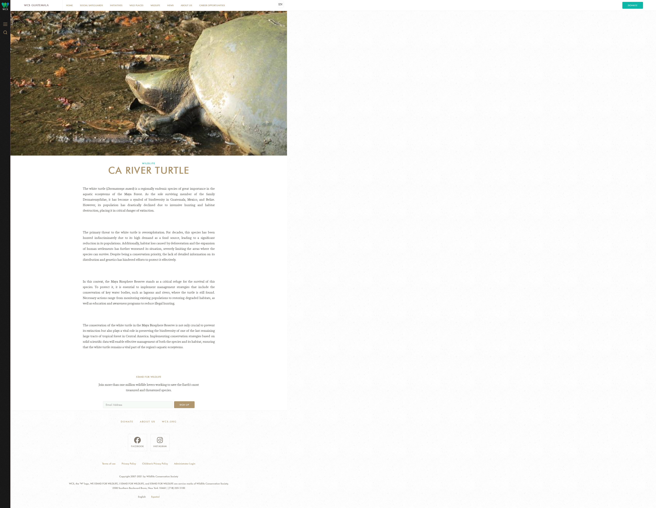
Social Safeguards (91, 5)
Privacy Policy (129, 463)
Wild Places (136, 5)
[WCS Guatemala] (5, 5)
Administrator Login (184, 463)
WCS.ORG (169, 421)
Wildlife (155, 5)
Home (69, 5)
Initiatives (116, 5)
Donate (633, 5)
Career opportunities (212, 5)
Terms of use (108, 463)
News (170, 5)
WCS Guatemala (36, 5)
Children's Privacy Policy (155, 463)
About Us (186, 5)
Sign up (184, 404)
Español (155, 496)
